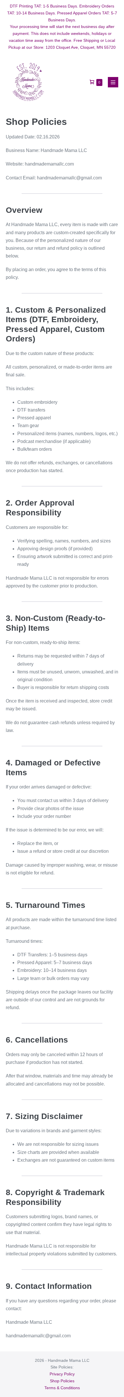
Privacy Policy (62, 1374)
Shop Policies (62, 1381)
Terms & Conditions (62, 1387)
